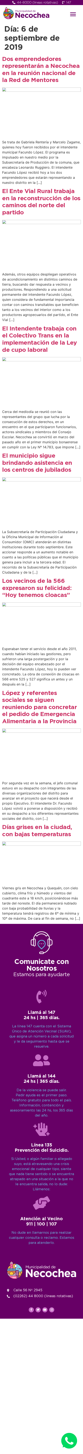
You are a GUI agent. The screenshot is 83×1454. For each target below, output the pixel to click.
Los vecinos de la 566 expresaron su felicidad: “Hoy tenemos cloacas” (37, 588)
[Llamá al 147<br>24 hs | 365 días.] (41, 996)
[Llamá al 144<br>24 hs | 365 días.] (41, 1060)
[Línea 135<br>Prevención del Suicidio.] (41, 1129)
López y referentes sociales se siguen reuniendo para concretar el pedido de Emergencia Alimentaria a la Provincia (39, 707)
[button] (73, 14)
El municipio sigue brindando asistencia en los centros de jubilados (37, 463)
